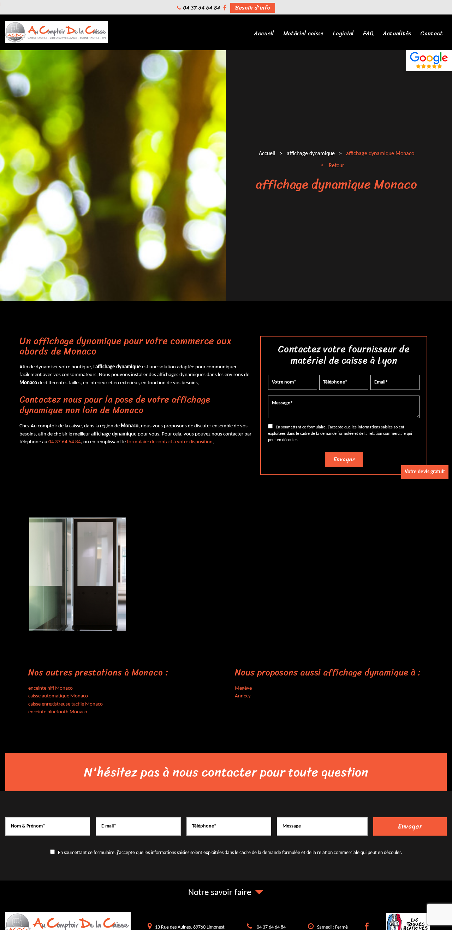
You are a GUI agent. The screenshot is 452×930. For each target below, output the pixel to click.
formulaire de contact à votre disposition (170, 442)
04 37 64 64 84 (201, 8)
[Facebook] (225, 8)
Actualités (397, 33)
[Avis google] (429, 60)
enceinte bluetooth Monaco (57, 712)
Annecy (243, 696)
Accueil (264, 33)
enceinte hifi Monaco (50, 688)
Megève (243, 688)
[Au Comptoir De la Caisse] (56, 42)
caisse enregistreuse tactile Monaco (65, 704)
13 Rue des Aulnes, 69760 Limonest (190, 927)
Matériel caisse (303, 33)
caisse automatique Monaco (58, 696)
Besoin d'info (252, 8)
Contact (431, 33)
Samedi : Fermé (332, 927)
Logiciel (343, 33)
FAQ (368, 33)
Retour (336, 166)
